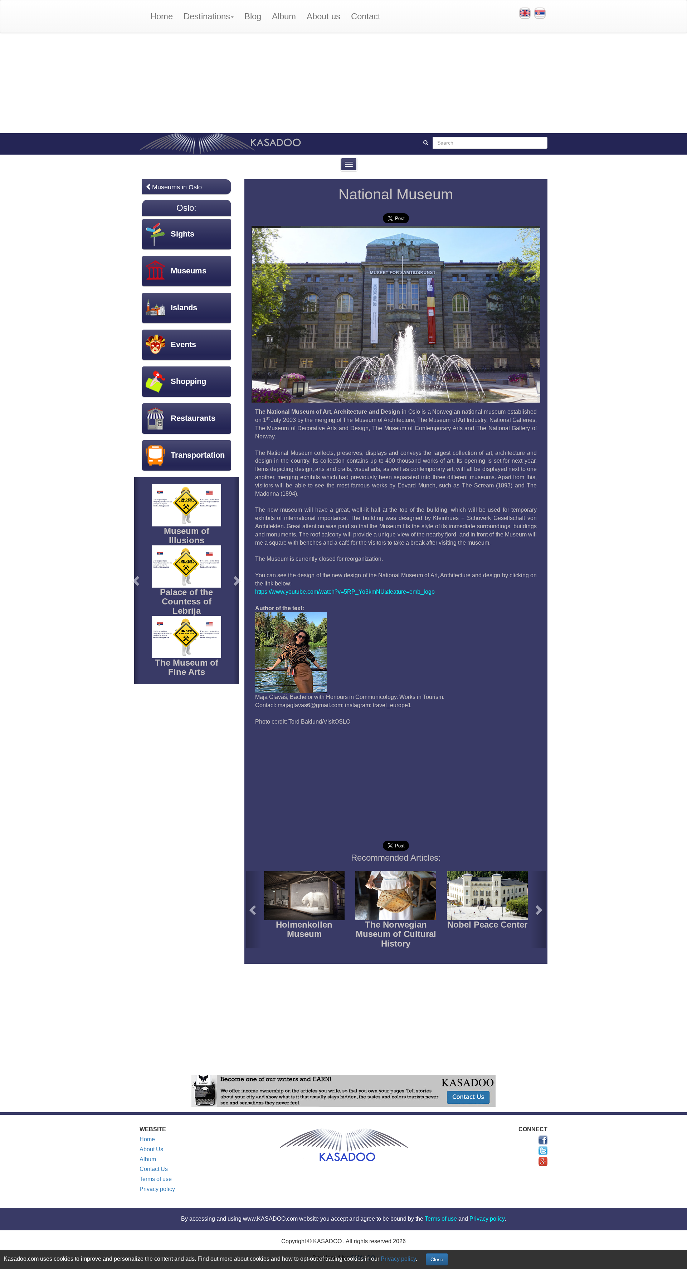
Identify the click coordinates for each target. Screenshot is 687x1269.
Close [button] (436, 1259)
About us (323, 16)
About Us (151, 1149)
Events (183, 344)
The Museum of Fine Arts (186, 667)
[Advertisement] (343, 83)
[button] (253, 909)
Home (161, 16)
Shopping (188, 381)
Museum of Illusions (186, 535)
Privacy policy (157, 1189)
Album (284, 16)
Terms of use (156, 1179)
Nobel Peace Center (487, 924)
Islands (184, 307)
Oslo (185, 208)
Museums (188, 270)
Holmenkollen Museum (304, 929)
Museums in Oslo (177, 187)
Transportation (198, 455)
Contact (365, 16)
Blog (252, 16)
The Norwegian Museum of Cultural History (396, 934)
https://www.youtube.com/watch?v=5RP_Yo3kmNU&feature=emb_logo (345, 592)
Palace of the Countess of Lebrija (186, 601)
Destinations (207, 16)
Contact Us (154, 1169)
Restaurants (193, 418)
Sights (182, 233)
